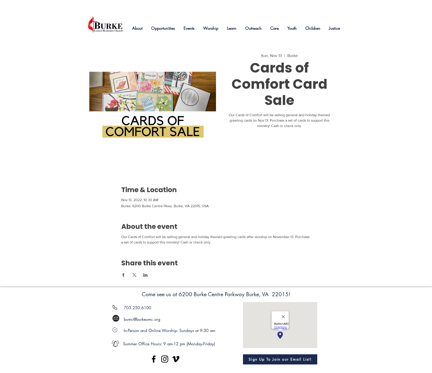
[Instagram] (164, 359)
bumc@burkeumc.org (142, 319)
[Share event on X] (134, 275)
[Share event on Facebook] (123, 275)
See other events (279, 151)
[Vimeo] (175, 359)
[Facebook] (153, 359)
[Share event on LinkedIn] (145, 275)
